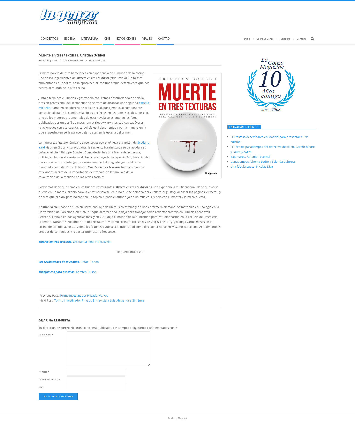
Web (41, 387)
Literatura (99, 60)
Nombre (44, 371)
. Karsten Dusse (67, 272)
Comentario (46, 334)
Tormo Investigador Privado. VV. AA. (84, 295)
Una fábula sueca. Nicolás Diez (252, 166)
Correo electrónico (49, 379)
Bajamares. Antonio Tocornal (250, 157)
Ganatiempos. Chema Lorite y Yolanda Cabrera (263, 161)
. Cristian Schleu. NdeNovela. (75, 242)
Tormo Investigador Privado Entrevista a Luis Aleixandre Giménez (99, 300)
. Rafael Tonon (69, 262)
